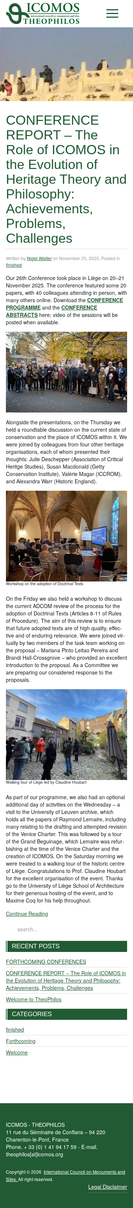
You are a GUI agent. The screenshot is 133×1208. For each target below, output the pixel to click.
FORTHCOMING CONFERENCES (46, 961)
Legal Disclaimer (107, 1186)
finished (14, 265)
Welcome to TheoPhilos (33, 999)
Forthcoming (20, 1041)
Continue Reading (27, 913)
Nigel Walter (39, 258)
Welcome (17, 1052)
